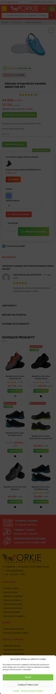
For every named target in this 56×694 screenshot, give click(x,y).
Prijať (28, 677)
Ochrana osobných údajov (32, 690)
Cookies (16, 690)
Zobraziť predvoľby (28, 684)
